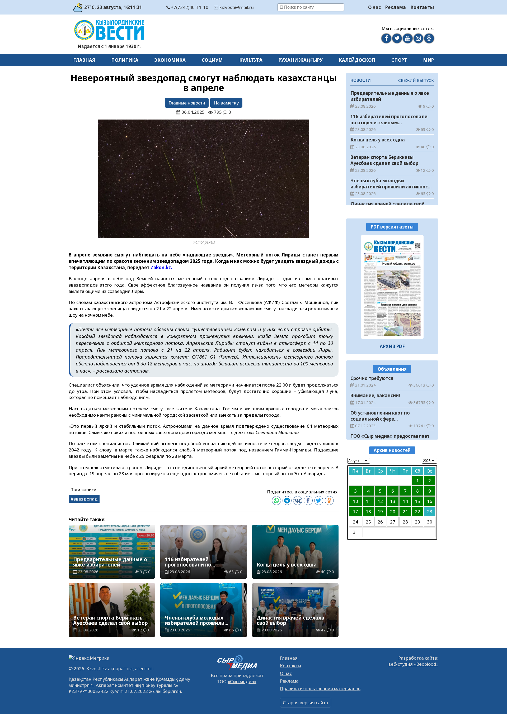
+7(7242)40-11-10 (189, 7)
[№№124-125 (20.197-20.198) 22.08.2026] (392, 287)
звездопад (86, 499)
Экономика (170, 60)
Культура (250, 60)
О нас (374, 7)
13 (392, 501)
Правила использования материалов (320, 689)
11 (368, 501)
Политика (124, 60)
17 (355, 511)
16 (429, 501)
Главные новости (186, 103)
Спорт (399, 60)
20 (392, 511)
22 (417, 511)
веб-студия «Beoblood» (413, 664)
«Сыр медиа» (242, 681)
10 (355, 501)
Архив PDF (392, 346)
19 (380, 511)
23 (429, 511)
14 (405, 501)
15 (417, 501)
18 (368, 511)
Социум (212, 60)
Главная (84, 60)
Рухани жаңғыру (301, 60)
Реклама (395, 7)
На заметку (226, 103)
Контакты (422, 7)
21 (405, 511)
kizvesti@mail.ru (236, 7)
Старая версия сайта (305, 702)
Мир (428, 60)
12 (380, 501)
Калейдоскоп (357, 60)
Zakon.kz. (161, 267)
